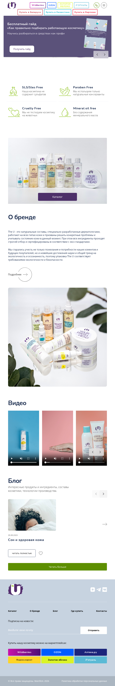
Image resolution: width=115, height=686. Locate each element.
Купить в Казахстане (58, 12)
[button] (97, 54)
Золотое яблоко (65, 5)
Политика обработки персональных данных (84, 681)
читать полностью (22, 553)
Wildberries (24, 652)
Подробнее (14, 274)
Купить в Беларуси (30, 12)
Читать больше (57, 566)
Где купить (77, 611)
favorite (40, 553)
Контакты (101, 611)
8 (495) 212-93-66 (96, 5)
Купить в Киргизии (85, 12)
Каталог (57, 197)
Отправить (93, 630)
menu (104, 5)
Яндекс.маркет (24, 659)
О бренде (35, 611)
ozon (52, 5)
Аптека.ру (90, 652)
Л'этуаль (81, 5)
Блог (55, 611)
